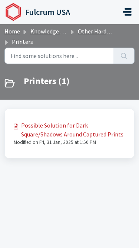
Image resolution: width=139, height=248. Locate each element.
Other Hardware (98, 31)
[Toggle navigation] (127, 12)
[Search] (124, 56)
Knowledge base (51, 31)
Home (12, 31)
